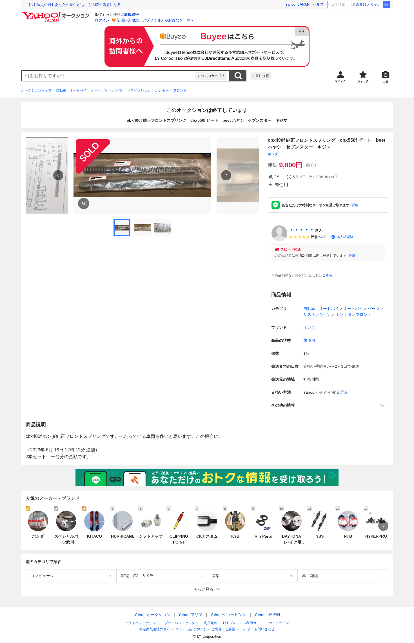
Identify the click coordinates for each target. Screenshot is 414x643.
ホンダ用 (162, 90)
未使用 (309, 340)
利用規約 (210, 623)
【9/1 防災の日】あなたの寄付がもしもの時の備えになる (74, 5)
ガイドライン (279, 623)
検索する (238, 75)
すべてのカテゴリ (210, 76)
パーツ (117, 90)
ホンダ (273, 154)
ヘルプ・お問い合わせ (258, 629)
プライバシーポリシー (142, 623)
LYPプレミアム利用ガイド (243, 623)
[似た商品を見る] (83, 203)
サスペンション (139, 90)
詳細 (355, 205)
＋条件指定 (260, 76)
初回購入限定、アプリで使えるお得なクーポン (155, 20)
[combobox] (108, 76)
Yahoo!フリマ (190, 614)
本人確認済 (345, 237)
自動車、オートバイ (71, 90)
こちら (327, 275)
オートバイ (99, 90)
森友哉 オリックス (369, 4)
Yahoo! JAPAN (297, 4)
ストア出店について (190, 629)
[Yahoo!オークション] (56, 14)
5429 (322, 237)
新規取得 (131, 14)
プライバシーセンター (181, 623)
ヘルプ (318, 4)
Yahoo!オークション (152, 614)
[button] (328, 405)
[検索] (386, 4)
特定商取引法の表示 (154, 629)
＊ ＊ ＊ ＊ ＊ (302, 230)
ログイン (102, 20)
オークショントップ (36, 90)
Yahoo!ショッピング (228, 614)
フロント (180, 90)
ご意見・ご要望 (223, 629)
